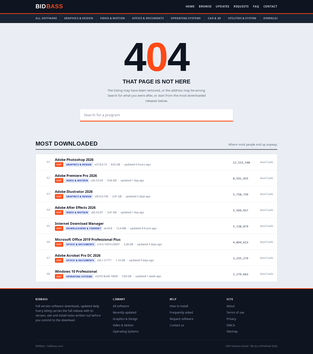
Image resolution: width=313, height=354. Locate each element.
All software (46, 18)
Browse (205, 6)
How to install (179, 306)
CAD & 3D (214, 18)
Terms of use (235, 312)
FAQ (256, 6)
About (231, 306)
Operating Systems (186, 18)
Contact (270, 6)
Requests (241, 6)
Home (190, 6)
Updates (222, 6)
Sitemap (232, 331)
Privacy (231, 319)
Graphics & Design (78, 18)
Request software (182, 319)
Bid (49, 6)
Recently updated (124, 312)
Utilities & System (242, 18)
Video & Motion (112, 18)
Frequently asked (181, 312)
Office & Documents (148, 18)
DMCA (231, 325)
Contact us (177, 325)
